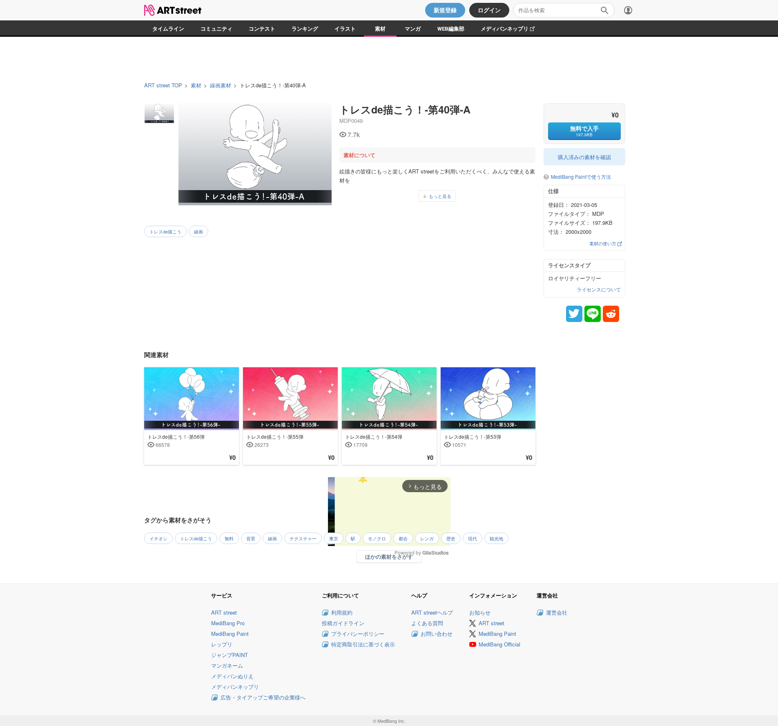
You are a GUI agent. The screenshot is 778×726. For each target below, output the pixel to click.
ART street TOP (163, 85)
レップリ (221, 644)
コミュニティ (216, 29)
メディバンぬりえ (232, 676)
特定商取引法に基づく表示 (363, 644)
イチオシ (158, 538)
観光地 (496, 538)
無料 (229, 538)
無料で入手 (584, 131)
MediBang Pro (228, 623)
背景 (250, 538)
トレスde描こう (165, 231)
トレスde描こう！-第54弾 (373, 440)
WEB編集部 (450, 29)
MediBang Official (499, 644)
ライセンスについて (599, 289)
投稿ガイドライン (343, 623)
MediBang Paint (230, 633)
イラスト (345, 29)
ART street (224, 612)
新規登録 (445, 10)
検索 (604, 10)
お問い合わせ (437, 633)
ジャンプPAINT (229, 655)
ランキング (305, 29)
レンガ (427, 538)
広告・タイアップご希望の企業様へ (263, 697)
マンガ (413, 29)
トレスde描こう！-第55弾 (274, 440)
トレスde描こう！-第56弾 (176, 440)
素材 (380, 29)
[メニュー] (628, 10)
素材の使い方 (603, 243)
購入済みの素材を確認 (584, 157)
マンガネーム (227, 665)
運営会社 (556, 612)
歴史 (450, 538)
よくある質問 (427, 623)
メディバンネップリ (512, 29)
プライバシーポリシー (357, 633)
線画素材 (220, 85)
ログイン (489, 10)
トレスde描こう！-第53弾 (472, 440)
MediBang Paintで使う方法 (581, 177)
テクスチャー (303, 538)
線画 (198, 231)
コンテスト (262, 29)
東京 (333, 538)
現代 (472, 538)
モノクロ (377, 538)
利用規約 (341, 612)
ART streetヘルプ (432, 612)
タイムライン (168, 29)
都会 (403, 538)
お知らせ (479, 612)
